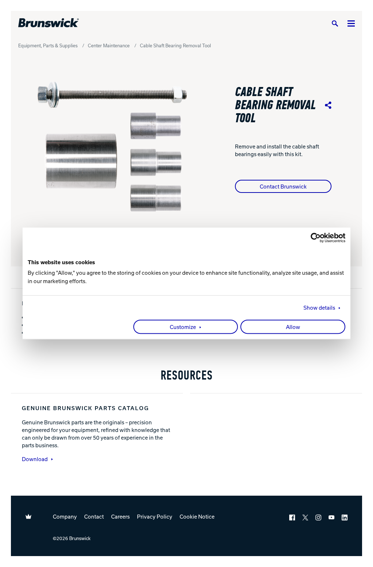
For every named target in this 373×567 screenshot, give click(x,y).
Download (35, 459)
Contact (94, 516)
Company (65, 516)
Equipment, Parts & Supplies (48, 45)
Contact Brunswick (283, 186)
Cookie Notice (197, 516)
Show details (319, 308)
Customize (183, 327)
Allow (293, 327)
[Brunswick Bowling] (48, 23)
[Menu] (351, 23)
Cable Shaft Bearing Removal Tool (175, 45)
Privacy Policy (154, 516)
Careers (120, 516)
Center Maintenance (109, 45)
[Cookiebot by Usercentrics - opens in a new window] (313, 238)
